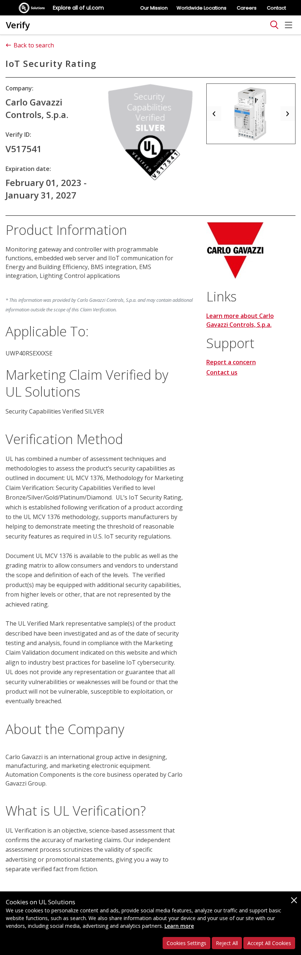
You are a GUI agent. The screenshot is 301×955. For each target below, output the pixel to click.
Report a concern (231, 362)
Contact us (221, 372)
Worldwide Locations (201, 7)
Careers (247, 7)
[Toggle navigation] (274, 25)
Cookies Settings (186, 943)
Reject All (227, 943)
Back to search (34, 45)
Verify (18, 25)
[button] (214, 114)
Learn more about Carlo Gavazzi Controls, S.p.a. (240, 320)
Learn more (179, 925)
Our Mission (154, 7)
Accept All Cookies (269, 943)
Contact (276, 7)
